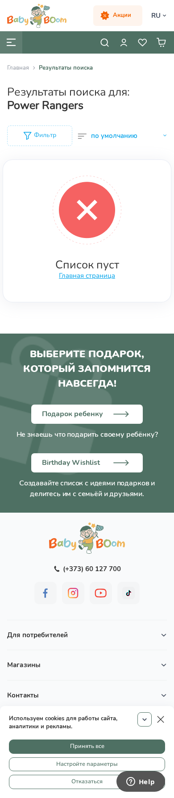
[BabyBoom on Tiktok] (128, 593)
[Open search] (105, 42)
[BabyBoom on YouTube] (101, 593)
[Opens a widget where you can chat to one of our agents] (140, 782)
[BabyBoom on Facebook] (45, 593)
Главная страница (87, 275)
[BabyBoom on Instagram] (73, 593)
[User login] (123, 42)
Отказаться (87, 781)
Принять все (87, 746)
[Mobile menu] (11, 42)
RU (156, 16)
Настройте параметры (87, 764)
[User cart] (161, 42)
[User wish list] (142, 42)
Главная (18, 68)
